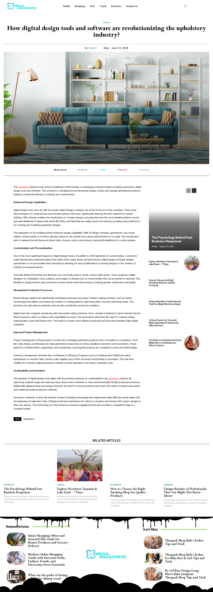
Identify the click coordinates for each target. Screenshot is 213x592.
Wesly (154, 246)
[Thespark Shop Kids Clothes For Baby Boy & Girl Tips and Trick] (153, 558)
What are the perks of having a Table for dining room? (48, 576)
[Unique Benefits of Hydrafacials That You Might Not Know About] (191, 302)
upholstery (28, 419)
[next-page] (194, 190)
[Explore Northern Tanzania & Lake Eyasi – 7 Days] (191, 262)
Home (106, 22)
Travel (61, 485)
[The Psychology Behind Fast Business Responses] (174, 218)
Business (9, 485)
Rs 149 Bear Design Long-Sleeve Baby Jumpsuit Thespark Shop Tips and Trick (185, 573)
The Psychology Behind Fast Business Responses (172, 239)
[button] (185, 6)
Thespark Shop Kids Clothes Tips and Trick (184, 542)
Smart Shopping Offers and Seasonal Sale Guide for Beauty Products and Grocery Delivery (48, 541)
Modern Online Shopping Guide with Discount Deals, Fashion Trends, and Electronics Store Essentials (46, 559)
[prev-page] (188, 190)
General (168, 485)
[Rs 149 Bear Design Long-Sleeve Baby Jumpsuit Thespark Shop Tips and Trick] (153, 574)
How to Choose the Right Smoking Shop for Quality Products (162, 283)
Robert (93, 48)
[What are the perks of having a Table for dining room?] (16, 576)
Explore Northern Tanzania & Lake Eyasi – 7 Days (163, 262)
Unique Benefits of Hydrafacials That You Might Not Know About (165, 302)
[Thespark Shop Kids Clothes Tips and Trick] (153, 542)
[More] (156, 170)
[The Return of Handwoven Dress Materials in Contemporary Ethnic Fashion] (191, 342)
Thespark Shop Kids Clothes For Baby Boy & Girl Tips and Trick (185, 558)
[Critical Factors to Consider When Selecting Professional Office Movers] (191, 322)
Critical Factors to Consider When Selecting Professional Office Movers (164, 323)
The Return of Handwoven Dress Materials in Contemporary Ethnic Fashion (165, 343)
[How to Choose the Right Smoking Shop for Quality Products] (191, 282)
